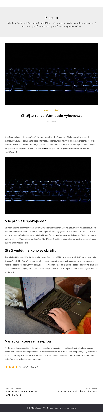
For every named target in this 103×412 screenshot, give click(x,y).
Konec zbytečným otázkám (77, 391)
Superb (73, 408)
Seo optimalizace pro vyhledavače (64, 235)
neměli (46, 148)
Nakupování (51, 110)
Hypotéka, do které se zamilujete (21, 393)
